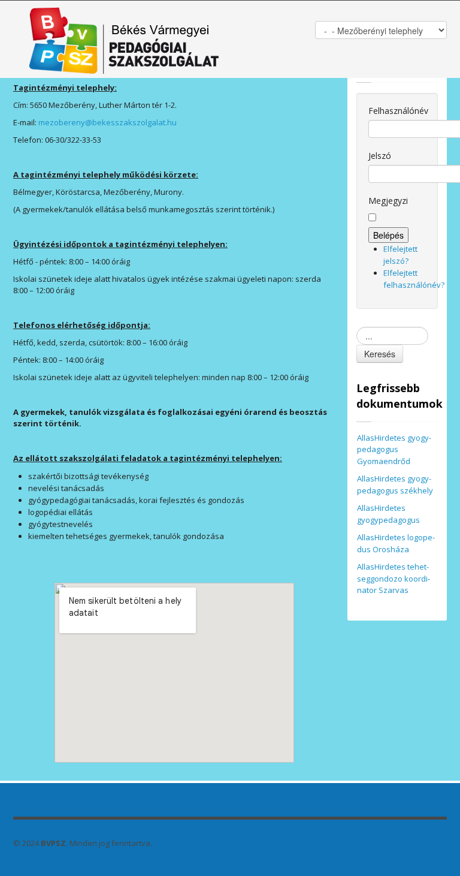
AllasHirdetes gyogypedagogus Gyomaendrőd (394, 449)
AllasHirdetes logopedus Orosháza (396, 543)
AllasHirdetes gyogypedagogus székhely (395, 484)
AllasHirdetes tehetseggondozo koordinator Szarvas (393, 578)
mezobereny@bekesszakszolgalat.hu (107, 122)
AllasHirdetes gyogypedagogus (388, 513)
